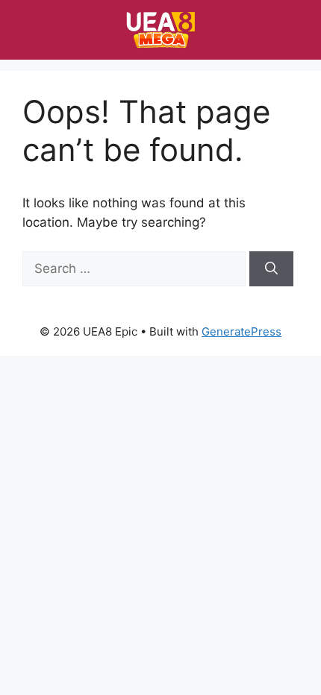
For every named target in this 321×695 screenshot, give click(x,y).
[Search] (271, 269)
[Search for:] (135, 268)
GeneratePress (241, 331)
